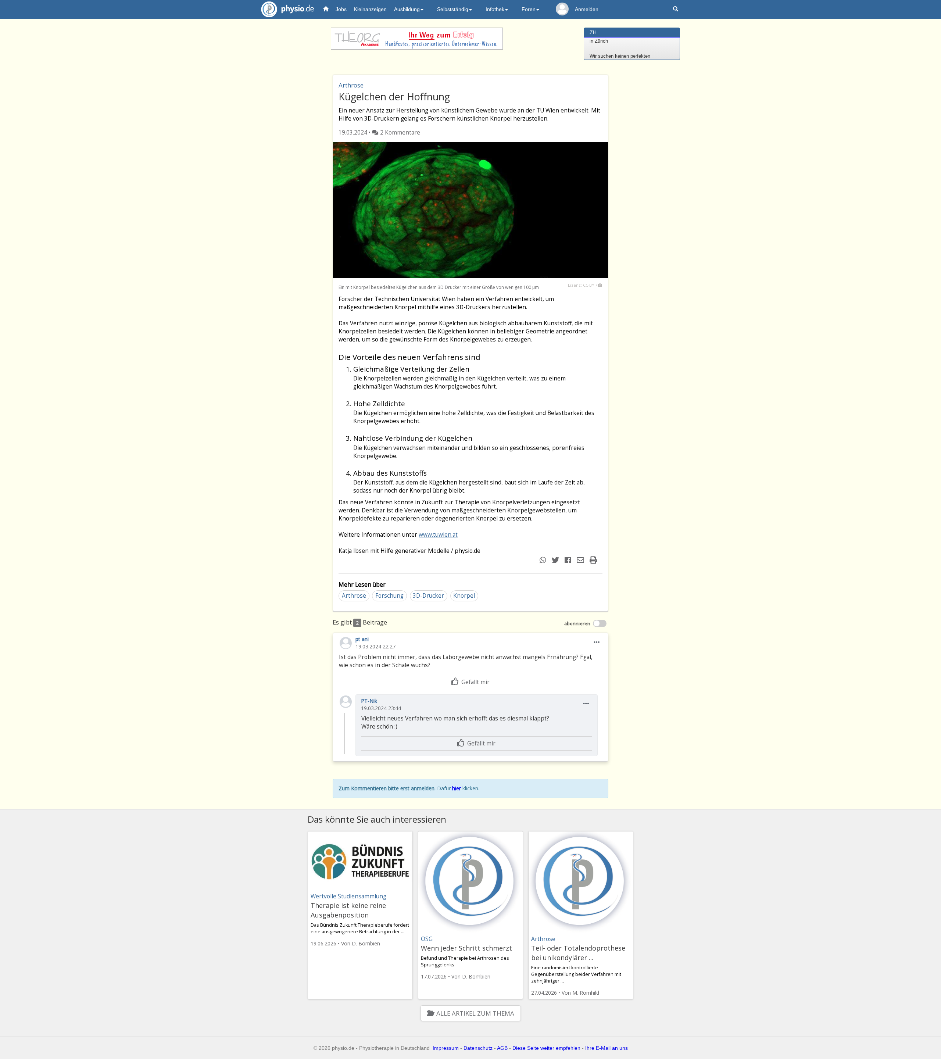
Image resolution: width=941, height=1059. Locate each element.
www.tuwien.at (438, 535)
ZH (593, 32)
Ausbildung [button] (407, 9)
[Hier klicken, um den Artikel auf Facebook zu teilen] (569, 560)
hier (456, 788)
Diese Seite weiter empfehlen (546, 1048)
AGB (502, 1048)
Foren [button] (529, 9)
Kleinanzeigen (370, 9)
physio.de (287, 9)
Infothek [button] (495, 9)
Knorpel (464, 596)
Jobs (341, 9)
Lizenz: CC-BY (581, 285)
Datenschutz (478, 1048)
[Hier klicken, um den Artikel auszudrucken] (594, 560)
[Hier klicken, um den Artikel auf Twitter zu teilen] (556, 560)
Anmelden (586, 9)
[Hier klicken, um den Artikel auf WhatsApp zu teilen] (544, 560)
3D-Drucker (428, 596)
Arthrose (354, 596)
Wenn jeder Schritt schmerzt (466, 948)
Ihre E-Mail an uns (606, 1048)
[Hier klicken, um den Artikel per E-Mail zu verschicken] (581, 560)
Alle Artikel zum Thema (475, 1013)
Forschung (389, 596)
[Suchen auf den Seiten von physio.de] (676, 9)
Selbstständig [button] (452, 9)
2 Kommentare (400, 132)
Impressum (446, 1048)
